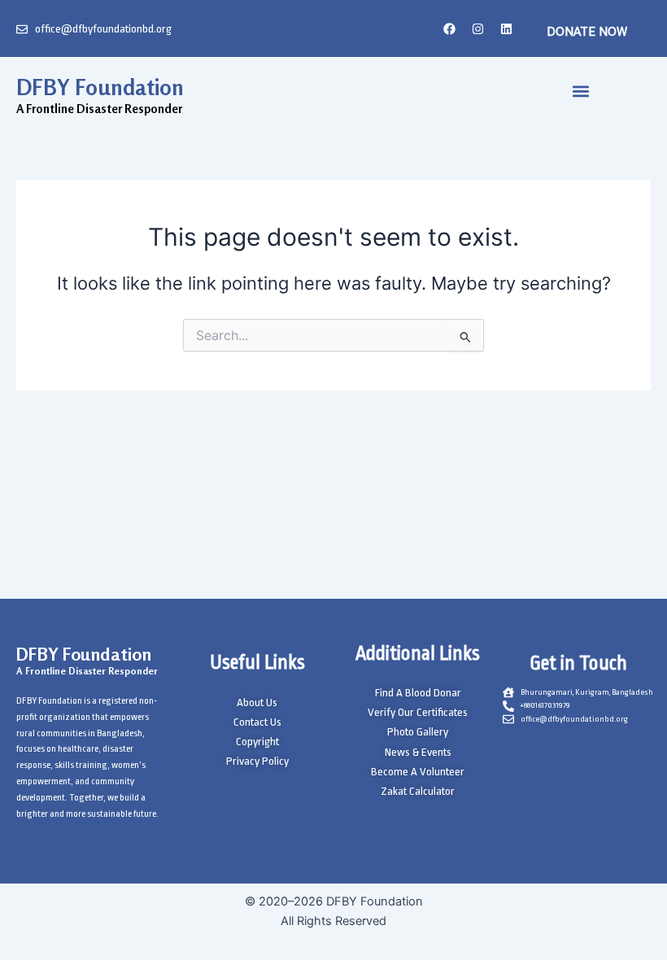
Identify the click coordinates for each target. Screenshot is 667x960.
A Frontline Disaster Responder (87, 671)
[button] (581, 90)
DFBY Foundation (100, 87)
